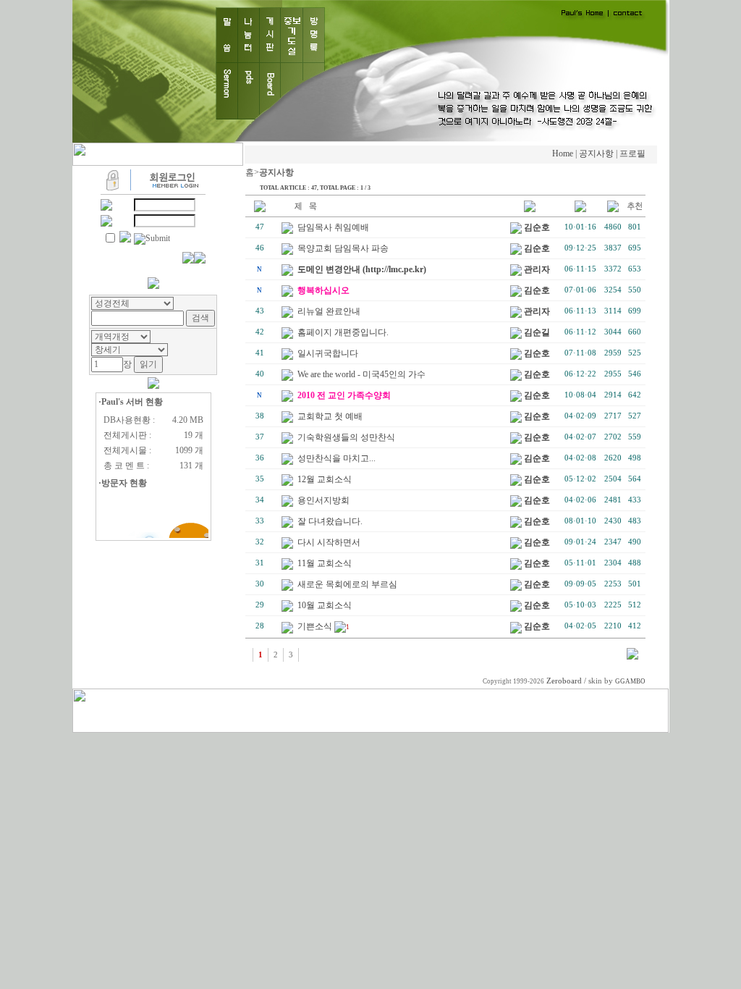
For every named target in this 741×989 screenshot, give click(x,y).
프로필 (632, 153)
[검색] (632, 657)
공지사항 (596, 153)
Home (562, 153)
